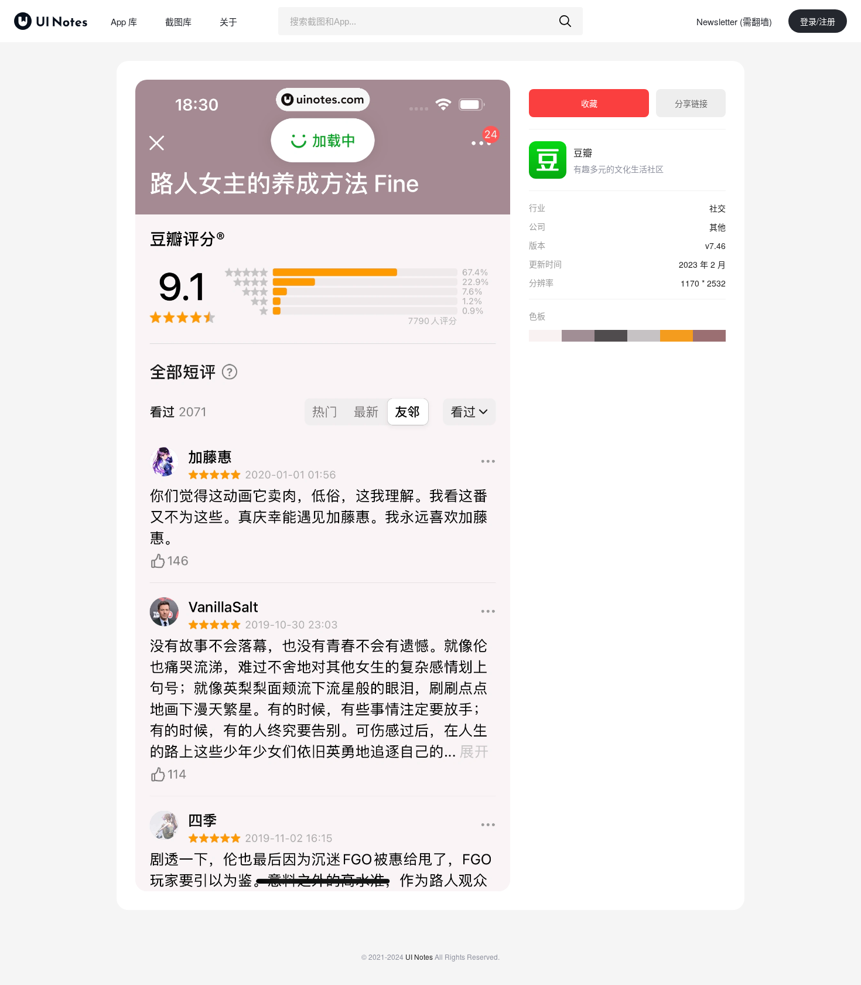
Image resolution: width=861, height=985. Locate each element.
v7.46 (715, 245)
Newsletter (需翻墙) (734, 21)
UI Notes (419, 957)
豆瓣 (582, 152)
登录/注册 (817, 21)
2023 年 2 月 (702, 264)
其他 (717, 227)
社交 (717, 208)
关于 (228, 21)
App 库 (124, 21)
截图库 (178, 21)
